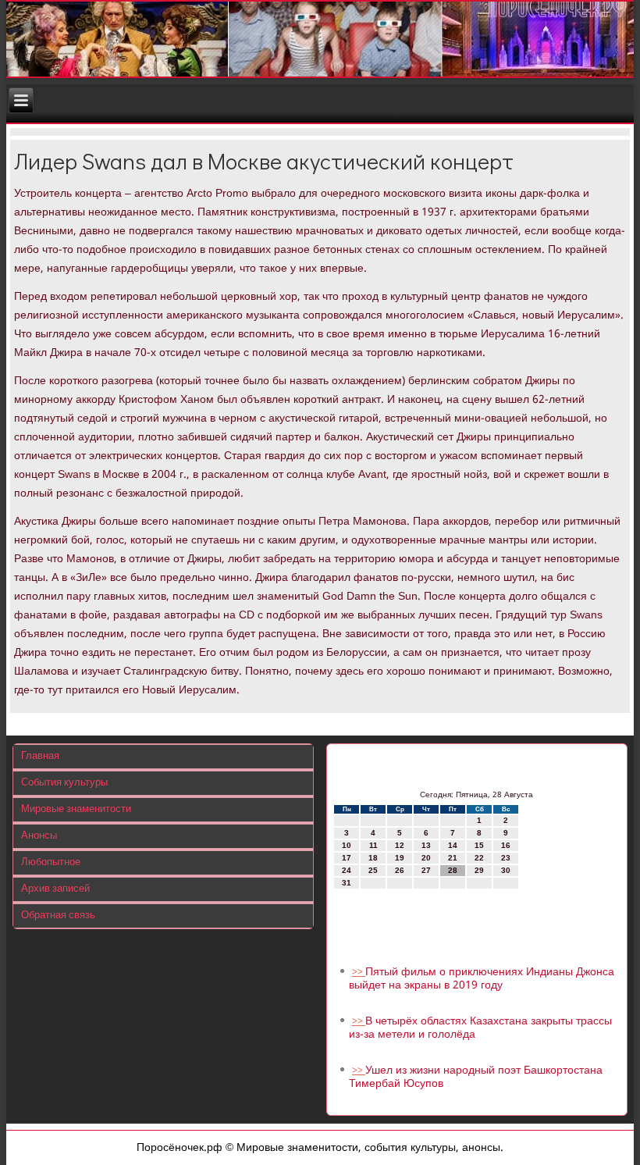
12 (399, 845)
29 (479, 870)
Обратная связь (58, 916)
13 (426, 845)
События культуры (64, 783)
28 (452, 870)
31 (346, 882)
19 (399, 857)
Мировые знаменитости (76, 809)
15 (479, 845)
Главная (40, 756)
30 (505, 870)
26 (399, 870)
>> (358, 973)
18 (373, 857)
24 (346, 870)
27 (426, 870)
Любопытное (50, 862)
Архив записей (55, 889)
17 (346, 857)
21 (452, 857)
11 (373, 845)
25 (373, 870)
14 (452, 845)
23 (505, 857)
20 (426, 857)
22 (479, 857)
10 (346, 845)
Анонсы (39, 836)
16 (505, 845)
